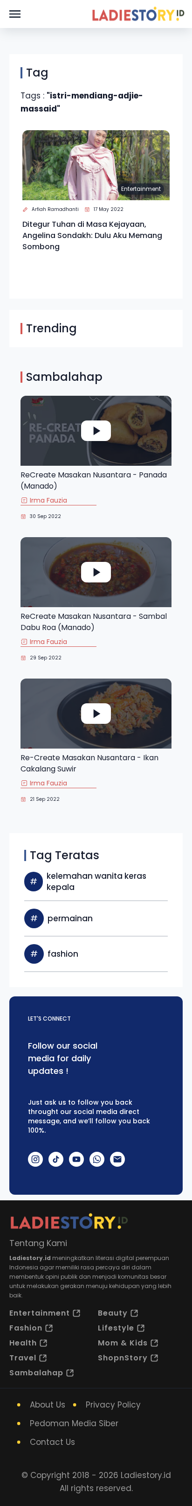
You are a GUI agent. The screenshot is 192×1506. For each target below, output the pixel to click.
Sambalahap (36, 1372)
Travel (22, 1357)
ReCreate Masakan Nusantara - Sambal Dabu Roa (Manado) (94, 622)
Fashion (25, 1328)
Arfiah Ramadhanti (55, 209)
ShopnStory (123, 1357)
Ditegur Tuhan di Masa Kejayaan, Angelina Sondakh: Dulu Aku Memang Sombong (92, 235)
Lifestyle (116, 1328)
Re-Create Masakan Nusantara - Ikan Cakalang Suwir (89, 763)
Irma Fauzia (48, 500)
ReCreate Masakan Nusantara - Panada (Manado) (94, 480)
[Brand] (138, 14)
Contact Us (52, 1442)
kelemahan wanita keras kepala (96, 881)
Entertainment (141, 189)
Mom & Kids (123, 1343)
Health (23, 1343)
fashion (63, 954)
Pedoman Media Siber (74, 1423)
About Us (47, 1404)
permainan (70, 918)
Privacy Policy (113, 1404)
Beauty (113, 1313)
